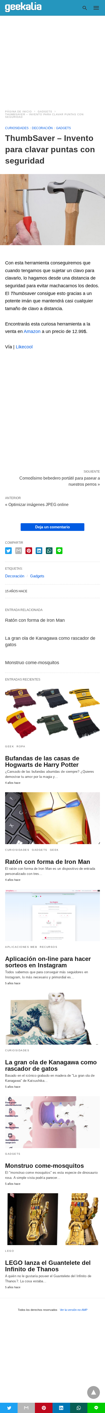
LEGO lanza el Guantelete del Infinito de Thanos (48, 1266)
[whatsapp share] (49, 550)
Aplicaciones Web (21, 947)
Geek (9, 746)
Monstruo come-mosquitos (32, 662)
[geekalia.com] (23, 7)
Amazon (32, 331)
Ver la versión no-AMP (73, 1309)
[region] (52, 59)
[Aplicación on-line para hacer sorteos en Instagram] (52, 915)
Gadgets (45, 111)
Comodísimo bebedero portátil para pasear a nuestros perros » (59, 480)
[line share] (59, 550)
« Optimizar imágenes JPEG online (37, 504)
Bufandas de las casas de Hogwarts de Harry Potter (42, 761)
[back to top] (93, 1392)
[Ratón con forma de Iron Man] (52, 818)
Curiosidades (17, 128)
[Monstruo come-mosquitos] (52, 1122)
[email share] (18, 550)
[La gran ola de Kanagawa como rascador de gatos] (52, 1019)
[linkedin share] (39, 550)
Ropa (21, 746)
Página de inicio (18, 111)
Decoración (42, 128)
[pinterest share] (28, 550)
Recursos (48, 947)
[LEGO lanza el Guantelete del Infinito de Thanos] (52, 1219)
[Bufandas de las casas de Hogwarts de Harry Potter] (52, 715)
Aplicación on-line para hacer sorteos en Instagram (48, 962)
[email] (26, 1408)
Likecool (24, 346)
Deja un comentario (52, 527)
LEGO (9, 1250)
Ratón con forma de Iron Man (35, 620)
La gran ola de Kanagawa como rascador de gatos (51, 1065)
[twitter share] (8, 550)
